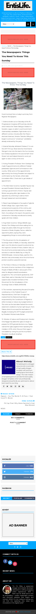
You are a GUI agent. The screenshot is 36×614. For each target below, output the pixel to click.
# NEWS (8, 337)
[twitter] (18, 547)
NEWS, (21, 66)
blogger (6, 414)
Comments (29, 498)
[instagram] (21, 547)
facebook (29, 414)
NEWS (9, 46)
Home (4, 46)
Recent (6, 498)
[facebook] (15, 547)
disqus (17, 414)
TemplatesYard (25, 611)
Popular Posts (18, 498)
